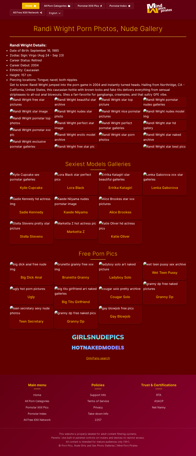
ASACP (158, 401)
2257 (98, 419)
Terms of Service (98, 401)
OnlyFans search (98, 358)
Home (29, 5)
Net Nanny (159, 407)
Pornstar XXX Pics (89, 5)
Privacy (98, 407)
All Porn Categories (55, 5)
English (53, 13)
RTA (158, 395)
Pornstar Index (118, 5)
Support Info (98, 395)
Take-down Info (98, 413)
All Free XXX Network (26, 12)
